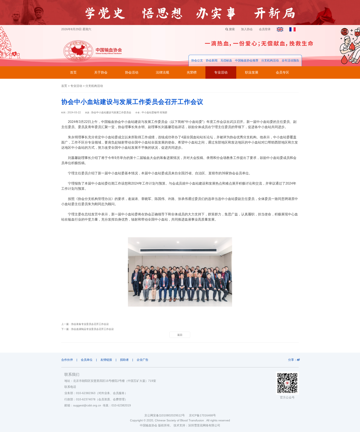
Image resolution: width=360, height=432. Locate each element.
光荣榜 (192, 72)
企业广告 (142, 359)
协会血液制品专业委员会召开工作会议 (92, 329)
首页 (73, 72)
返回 (179, 334)
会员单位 (86, 359)
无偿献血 (226, 60)
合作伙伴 (67, 359)
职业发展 (251, 72)
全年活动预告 (290, 60)
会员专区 (282, 72)
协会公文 (197, 60)
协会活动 (131, 72)
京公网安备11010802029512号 (166, 415)
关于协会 (101, 72)
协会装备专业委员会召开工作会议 (90, 324)
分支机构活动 (270, 60)
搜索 (231, 29)
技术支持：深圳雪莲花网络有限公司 (197, 425)
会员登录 (265, 29)
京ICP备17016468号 (202, 415)
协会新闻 (212, 60)
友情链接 (106, 359)
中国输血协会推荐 (246, 60)
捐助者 (124, 359)
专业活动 (221, 72)
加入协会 (247, 29)
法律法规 (162, 72)
